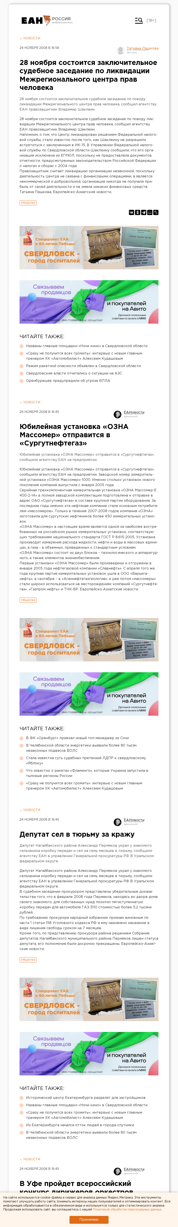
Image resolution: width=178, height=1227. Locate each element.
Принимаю (89, 1219)
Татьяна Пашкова (142, 48)
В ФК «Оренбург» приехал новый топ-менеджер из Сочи (77, 738)
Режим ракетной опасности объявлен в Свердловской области (83, 366)
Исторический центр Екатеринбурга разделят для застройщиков (86, 1097)
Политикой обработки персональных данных (127, 1209)
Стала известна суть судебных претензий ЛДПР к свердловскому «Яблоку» (86, 761)
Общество (28, 203)
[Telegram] (143, 212)
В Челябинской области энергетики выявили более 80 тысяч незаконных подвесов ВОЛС (81, 748)
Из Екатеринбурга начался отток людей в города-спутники (80, 1125)
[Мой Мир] (149, 212)
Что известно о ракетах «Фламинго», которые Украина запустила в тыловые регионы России (87, 773)
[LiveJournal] (155, 212)
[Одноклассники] (137, 212)
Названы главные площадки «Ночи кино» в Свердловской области (86, 346)
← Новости (30, 38)
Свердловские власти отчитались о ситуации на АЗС (74, 373)
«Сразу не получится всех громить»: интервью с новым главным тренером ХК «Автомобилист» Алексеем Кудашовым (84, 356)
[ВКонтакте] (131, 212)
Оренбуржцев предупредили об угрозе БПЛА (68, 381)
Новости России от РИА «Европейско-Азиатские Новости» (36, 20)
